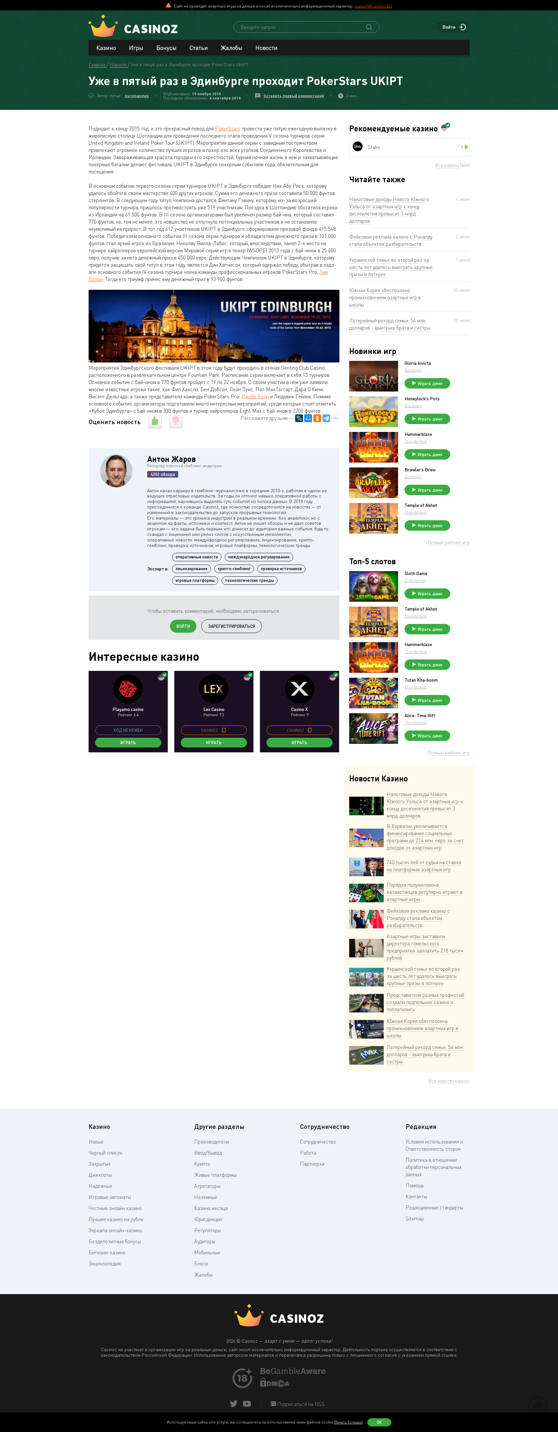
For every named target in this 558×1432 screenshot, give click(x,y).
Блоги (201, 1263)
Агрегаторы (207, 1186)
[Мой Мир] (308, 418)
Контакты (416, 1196)
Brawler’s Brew (420, 469)
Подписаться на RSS (300, 1404)
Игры (136, 47)
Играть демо (430, 383)
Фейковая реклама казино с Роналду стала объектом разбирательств (391, 240)
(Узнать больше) (348, 1422)
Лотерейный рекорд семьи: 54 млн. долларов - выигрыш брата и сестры (389, 324)
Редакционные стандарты (434, 1207)
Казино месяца (211, 1208)
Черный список (105, 1152)
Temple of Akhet (421, 505)
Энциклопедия (105, 1263)
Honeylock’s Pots (422, 398)
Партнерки (312, 1163)
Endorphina (415, 580)
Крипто (202, 1163)
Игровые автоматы (110, 1197)
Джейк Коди (255, 396)
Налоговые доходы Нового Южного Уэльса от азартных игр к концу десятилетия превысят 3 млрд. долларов (389, 210)
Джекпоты (100, 1175)
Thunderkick (416, 441)
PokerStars (227, 128)
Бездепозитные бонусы (115, 1241)
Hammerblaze (418, 434)
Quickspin (413, 370)
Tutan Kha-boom (421, 680)
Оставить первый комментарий (294, 96)
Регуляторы (207, 1230)
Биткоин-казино (107, 1252)
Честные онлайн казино (115, 1208)
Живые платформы (215, 1175)
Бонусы (166, 47)
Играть (128, 742)
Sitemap (415, 1218)
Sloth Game (416, 573)
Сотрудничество (318, 1141)
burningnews (137, 96)
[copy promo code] (223, 730)
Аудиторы (204, 1241)
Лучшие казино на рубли (116, 1219)
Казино (106, 47)
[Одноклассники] (317, 418)
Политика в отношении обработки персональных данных (434, 1167)
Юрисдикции (208, 1219)
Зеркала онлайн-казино (115, 1230)
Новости (266, 47)
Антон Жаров (171, 459)
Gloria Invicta (418, 363)
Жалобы (231, 47)
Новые (96, 1141)
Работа (308, 1152)
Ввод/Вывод (208, 1152)
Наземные (205, 1197)
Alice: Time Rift (420, 715)
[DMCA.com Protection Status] (275, 1385)
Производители (211, 1141)
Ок (379, 1422)
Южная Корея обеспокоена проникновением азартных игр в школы (385, 297)
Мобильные (207, 1252)
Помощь (415, 1185)
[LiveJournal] (299, 418)
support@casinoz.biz (373, 5)
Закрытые (100, 1163)
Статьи (199, 47)
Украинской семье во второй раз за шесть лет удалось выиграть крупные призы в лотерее (391, 267)
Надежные (100, 1186)
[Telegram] (326, 418)
